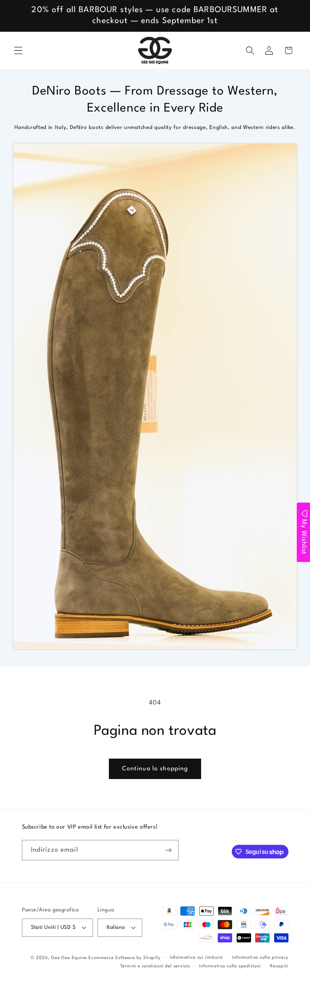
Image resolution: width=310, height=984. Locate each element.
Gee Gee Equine (69, 958)
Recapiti (279, 966)
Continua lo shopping (155, 769)
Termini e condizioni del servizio (155, 966)
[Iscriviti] (168, 850)
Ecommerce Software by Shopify (124, 958)
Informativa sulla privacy (260, 957)
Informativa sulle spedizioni (230, 966)
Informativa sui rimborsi (196, 957)
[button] (18, 50)
